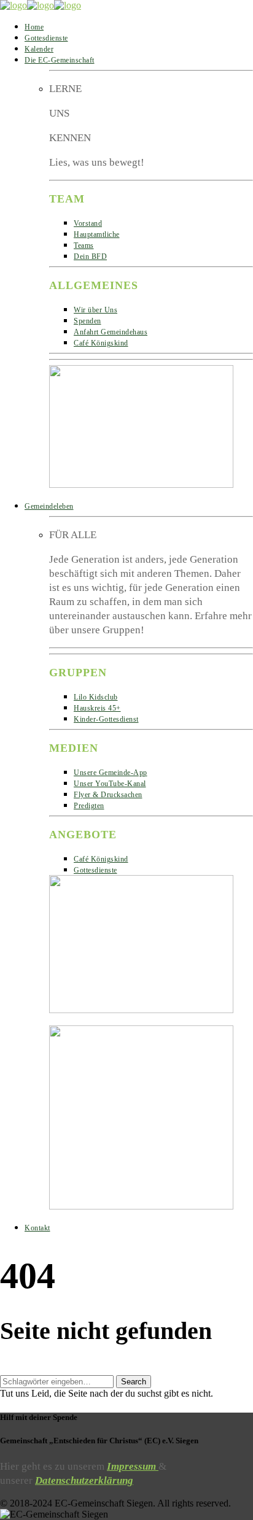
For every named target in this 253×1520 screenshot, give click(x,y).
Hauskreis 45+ (97, 708)
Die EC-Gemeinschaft (60, 60)
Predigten (89, 805)
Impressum (132, 1466)
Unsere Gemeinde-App (110, 772)
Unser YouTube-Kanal (110, 783)
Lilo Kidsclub (96, 697)
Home (34, 27)
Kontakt (37, 1228)
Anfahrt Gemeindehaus (110, 332)
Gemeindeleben (49, 506)
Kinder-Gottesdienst (106, 719)
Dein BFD (90, 256)
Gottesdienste (46, 38)
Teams (84, 245)
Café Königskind (101, 343)
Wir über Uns (95, 310)
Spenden (87, 321)
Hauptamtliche (97, 234)
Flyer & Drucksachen (108, 794)
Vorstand (88, 223)
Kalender (39, 49)
